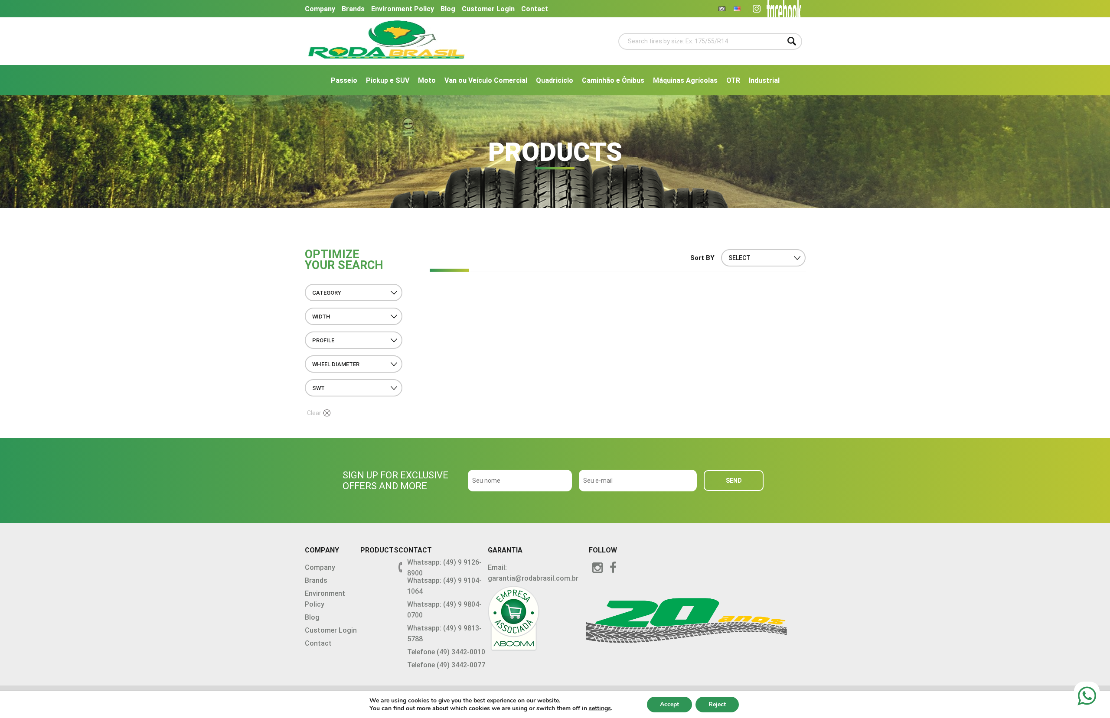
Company (320, 9)
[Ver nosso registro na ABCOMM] (538, 620)
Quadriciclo (554, 80)
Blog (448, 9)
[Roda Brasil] (386, 54)
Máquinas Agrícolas (685, 80)
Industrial (764, 80)
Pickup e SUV (387, 80)
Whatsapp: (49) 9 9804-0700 (444, 609)
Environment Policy (402, 9)
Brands (353, 9)
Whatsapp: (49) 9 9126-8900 (444, 567)
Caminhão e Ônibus (613, 80)
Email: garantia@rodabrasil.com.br (533, 572)
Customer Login (488, 9)
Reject (717, 704)
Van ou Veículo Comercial (485, 80)
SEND (734, 480)
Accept (669, 704)
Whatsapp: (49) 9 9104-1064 (444, 585)
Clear (314, 412)
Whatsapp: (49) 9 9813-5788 (444, 633)
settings (600, 708)
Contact (534, 9)
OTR (733, 80)
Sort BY (702, 258)
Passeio (344, 80)
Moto (427, 80)
